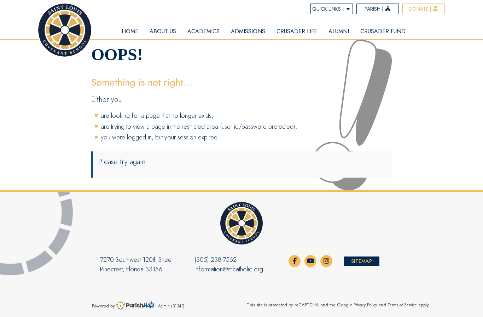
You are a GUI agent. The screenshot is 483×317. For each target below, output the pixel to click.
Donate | (420, 8)
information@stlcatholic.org (228, 269)
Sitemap (361, 261)
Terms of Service (402, 305)
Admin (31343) (171, 305)
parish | (375, 8)
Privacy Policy (365, 305)
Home (130, 31)
